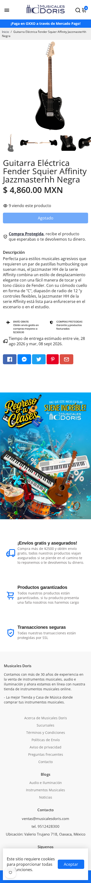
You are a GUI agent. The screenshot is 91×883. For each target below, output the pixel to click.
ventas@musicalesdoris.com (45, 818)
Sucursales (45, 725)
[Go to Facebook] (10, 359)
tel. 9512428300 (45, 826)
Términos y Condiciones (45, 732)
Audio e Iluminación (45, 783)
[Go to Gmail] (66, 359)
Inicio (5, 32)
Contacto (45, 762)
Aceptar (71, 864)
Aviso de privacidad (45, 747)
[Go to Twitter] (39, 359)
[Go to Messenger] (24, 359)
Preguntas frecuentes (45, 754)
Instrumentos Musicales (45, 790)
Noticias (45, 797)
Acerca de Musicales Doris (45, 718)
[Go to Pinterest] (53, 359)
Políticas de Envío (46, 740)
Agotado (45, 218)
